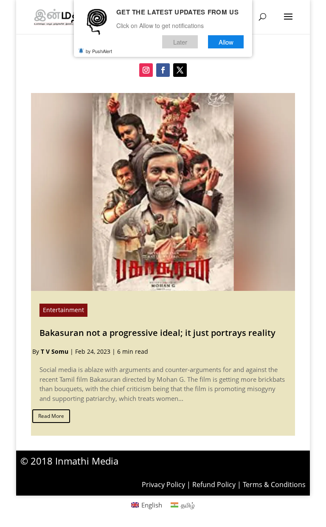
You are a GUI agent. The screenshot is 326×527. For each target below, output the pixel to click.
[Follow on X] (180, 70)
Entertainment (63, 310)
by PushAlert (99, 51)
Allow (226, 41)
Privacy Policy (163, 484)
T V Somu (54, 351)
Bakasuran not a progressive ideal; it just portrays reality (157, 332)
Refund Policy (214, 484)
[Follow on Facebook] (163, 70)
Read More (51, 416)
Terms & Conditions (274, 484)
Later (180, 41)
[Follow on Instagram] (146, 70)
